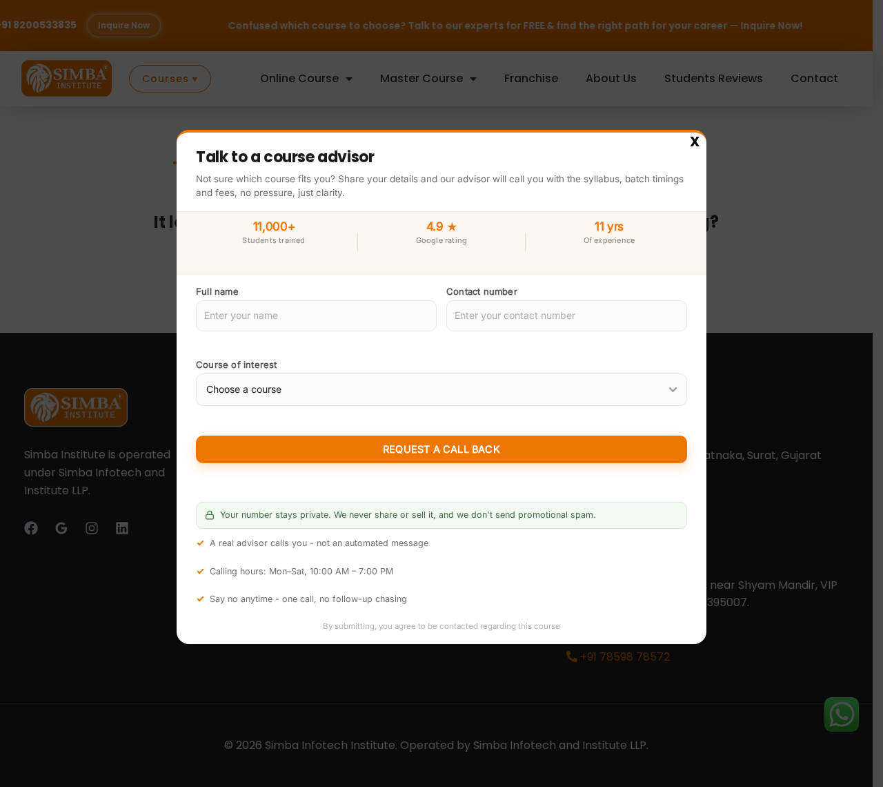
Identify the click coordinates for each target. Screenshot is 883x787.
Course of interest (236, 364)
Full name (217, 291)
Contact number (481, 291)
